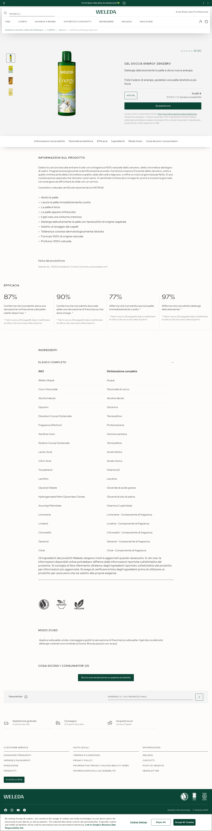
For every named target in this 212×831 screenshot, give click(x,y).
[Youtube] (18, 810)
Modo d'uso (135, 141)
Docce (62, 30)
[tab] (10, 58)
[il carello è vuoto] (206, 21)
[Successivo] (207, 3)
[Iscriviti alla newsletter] (199, 697)
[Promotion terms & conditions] (124, 3)
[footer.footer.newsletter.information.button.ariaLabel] (26, 697)
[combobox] (130, 95)
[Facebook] (6, 810)
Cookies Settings (138, 822)
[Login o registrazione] (201, 21)
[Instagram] (12, 810)
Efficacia (102, 141)
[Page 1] (10, 58)
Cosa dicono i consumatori (162, 141)
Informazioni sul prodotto (49, 141)
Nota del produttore (81, 141)
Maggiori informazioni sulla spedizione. (177, 114)
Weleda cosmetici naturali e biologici (24, 30)
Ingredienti (118, 141)
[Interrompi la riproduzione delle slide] (4, 3)
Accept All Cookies (184, 822)
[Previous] (203, 3)
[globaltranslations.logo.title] (106, 12)
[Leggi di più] (44, 604)
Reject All (161, 822)
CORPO (51, 30)
